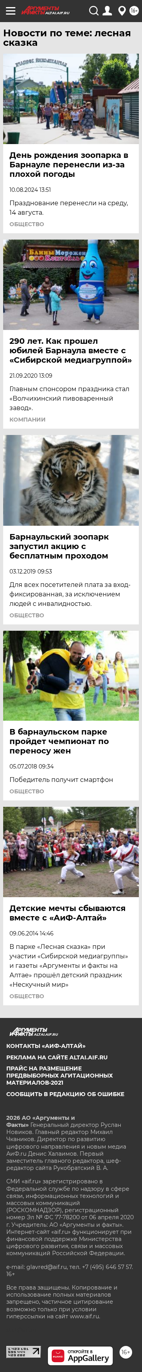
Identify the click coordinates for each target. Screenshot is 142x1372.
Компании (27, 419)
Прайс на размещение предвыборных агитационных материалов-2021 (59, 1075)
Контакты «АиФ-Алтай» (46, 1046)
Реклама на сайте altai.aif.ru (57, 1057)
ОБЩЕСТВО (26, 224)
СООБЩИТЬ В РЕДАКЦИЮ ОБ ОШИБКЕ (65, 1094)
